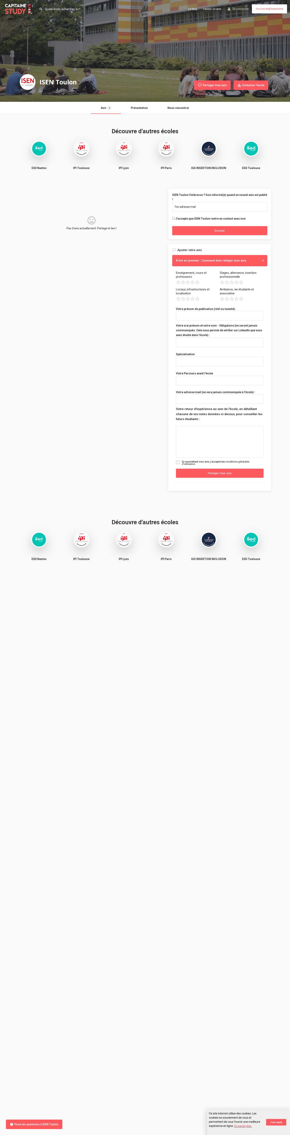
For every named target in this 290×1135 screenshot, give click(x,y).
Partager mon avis (220, 473)
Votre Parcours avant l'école (194, 373)
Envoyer (220, 230)
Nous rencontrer (178, 108)
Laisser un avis (212, 8)
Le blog (192, 8)
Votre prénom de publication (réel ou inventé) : (206, 309)
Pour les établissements (269, 8)
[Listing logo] (28, 82)
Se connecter (240, 8)
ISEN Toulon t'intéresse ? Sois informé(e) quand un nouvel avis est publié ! (219, 197)
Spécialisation (185, 354)
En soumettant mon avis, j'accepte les (215, 463)
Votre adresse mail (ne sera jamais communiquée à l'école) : (215, 392)
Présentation (139, 108)
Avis (105, 108)
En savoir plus (242, 1125)
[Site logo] (19, 8)
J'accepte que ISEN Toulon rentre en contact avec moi (210, 218)
